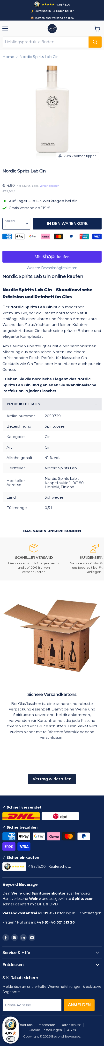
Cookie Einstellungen (45, 1030)
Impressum (46, 1025)
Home (8, 57)
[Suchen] (95, 42)
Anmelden (79, 1005)
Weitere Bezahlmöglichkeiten (52, 268)
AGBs (71, 1030)
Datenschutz (70, 1025)
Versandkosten (49, 185)
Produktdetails (23, 404)
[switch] (10, 1039)
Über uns (25, 1025)
